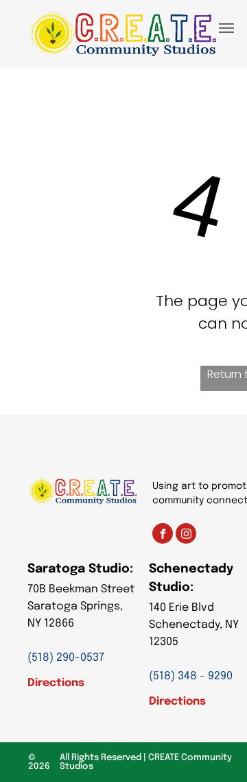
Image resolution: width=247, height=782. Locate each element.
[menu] (226, 28)
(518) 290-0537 (65, 658)
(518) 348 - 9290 (191, 676)
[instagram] (186, 535)
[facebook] (162, 535)
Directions (55, 683)
